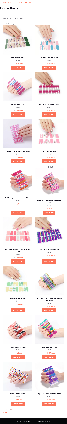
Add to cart (18, 68)
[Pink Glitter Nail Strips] (17, 86)
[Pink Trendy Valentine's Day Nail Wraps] (17, 180)
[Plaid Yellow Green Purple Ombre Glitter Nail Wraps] (49, 280)
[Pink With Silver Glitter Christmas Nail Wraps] (17, 231)
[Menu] (63, 3)
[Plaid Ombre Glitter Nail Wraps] (49, 231)
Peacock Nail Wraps (17, 57)
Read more (49, 212)
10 (14, 409)
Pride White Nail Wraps (17, 394)
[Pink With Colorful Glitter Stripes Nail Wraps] (49, 182)
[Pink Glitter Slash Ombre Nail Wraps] (17, 133)
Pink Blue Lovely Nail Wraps (49, 57)
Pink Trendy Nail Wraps (49, 151)
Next (5, 412)
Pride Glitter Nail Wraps (49, 347)
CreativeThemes (46, 421)
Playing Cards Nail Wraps (18, 347)
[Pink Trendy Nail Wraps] (49, 133)
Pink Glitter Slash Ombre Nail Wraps (18, 151)
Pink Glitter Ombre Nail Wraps (49, 104)
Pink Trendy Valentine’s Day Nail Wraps (18, 198)
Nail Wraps (19, 63)
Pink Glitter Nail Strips (17, 104)
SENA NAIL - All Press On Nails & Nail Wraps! (18, 3)
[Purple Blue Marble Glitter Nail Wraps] (49, 376)
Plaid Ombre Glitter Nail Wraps (49, 249)
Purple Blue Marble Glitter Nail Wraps (49, 394)
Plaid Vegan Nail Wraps (17, 298)
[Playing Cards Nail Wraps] (17, 329)
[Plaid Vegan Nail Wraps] (17, 280)
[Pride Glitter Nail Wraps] (49, 329)
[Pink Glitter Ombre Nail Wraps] (49, 86)
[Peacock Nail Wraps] (17, 40)
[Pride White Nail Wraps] (17, 376)
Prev (5, 407)
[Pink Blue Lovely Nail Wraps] (49, 40)
